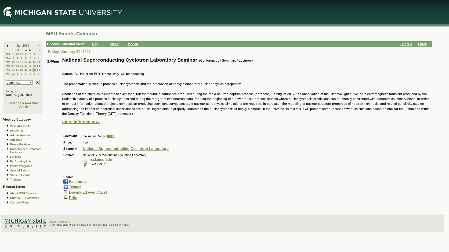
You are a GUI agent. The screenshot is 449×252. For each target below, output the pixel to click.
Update (23, 106)
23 (38, 66)
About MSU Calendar (24, 193)
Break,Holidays (20, 144)
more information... (81, 121)
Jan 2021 (22, 45)
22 (34, 66)
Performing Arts (21, 161)
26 (21, 70)
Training (15, 179)
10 (13, 62)
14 (30, 62)
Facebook (78, 182)
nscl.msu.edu (100, 159)
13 (26, 62)
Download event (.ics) (88, 192)
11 (17, 62)
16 (38, 62)
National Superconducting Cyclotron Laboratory (126, 149)
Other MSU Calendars (24, 198)
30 (26, 54)
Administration (20, 135)
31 (30, 54)
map (111, 136)
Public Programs (21, 166)
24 (13, 70)
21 (30, 66)
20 (26, 66)
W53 (8, 54)
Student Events (20, 175)
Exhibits (15, 157)
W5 (8, 74)
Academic (17, 130)
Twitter (75, 187)
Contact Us (64, 221)
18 (17, 66)
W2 (8, 62)
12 (21, 62)
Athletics (16, 139)
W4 (8, 70)
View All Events (20, 126)
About (52, 221)
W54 (8, 58)
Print (73, 198)
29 (21, 54)
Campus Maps (19, 202)
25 (17, 70)
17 (13, 66)
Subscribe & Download (23, 103)
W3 (8, 66)
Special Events (20, 170)
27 (13, 54)
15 (34, 62)
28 (17, 54)
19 (21, 66)
